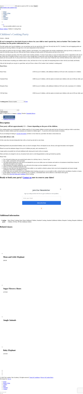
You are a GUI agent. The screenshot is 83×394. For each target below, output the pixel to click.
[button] (41, 190)
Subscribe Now (41, 203)
